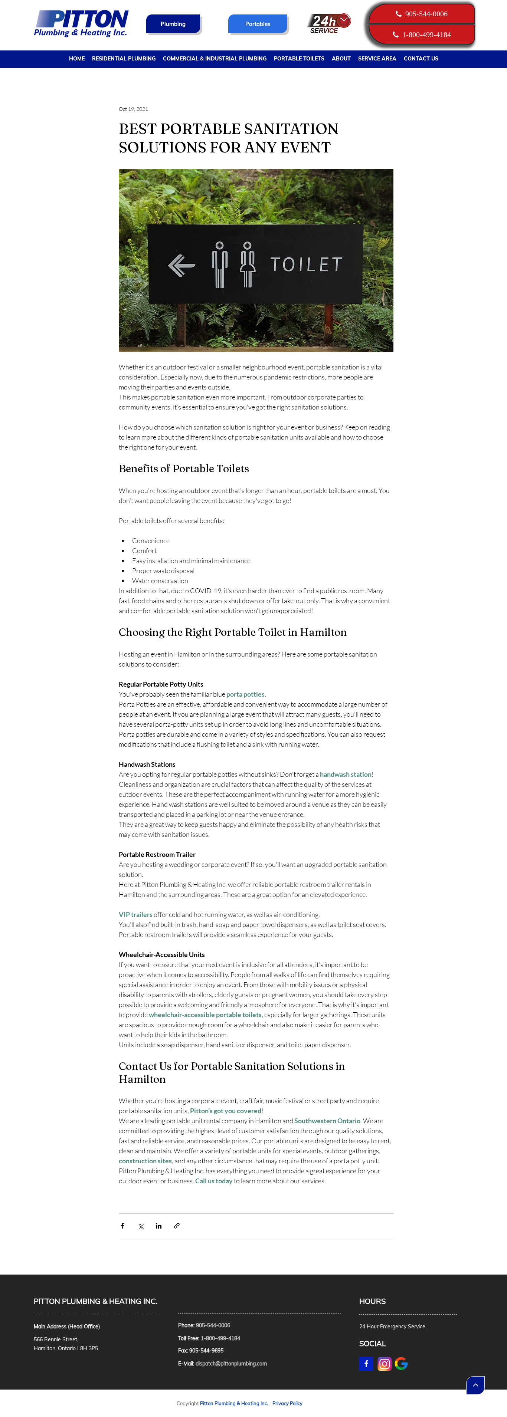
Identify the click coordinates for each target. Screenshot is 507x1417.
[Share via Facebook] (122, 1225)
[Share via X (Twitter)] (140, 1225)
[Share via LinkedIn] (158, 1225)
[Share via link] (176, 1225)
